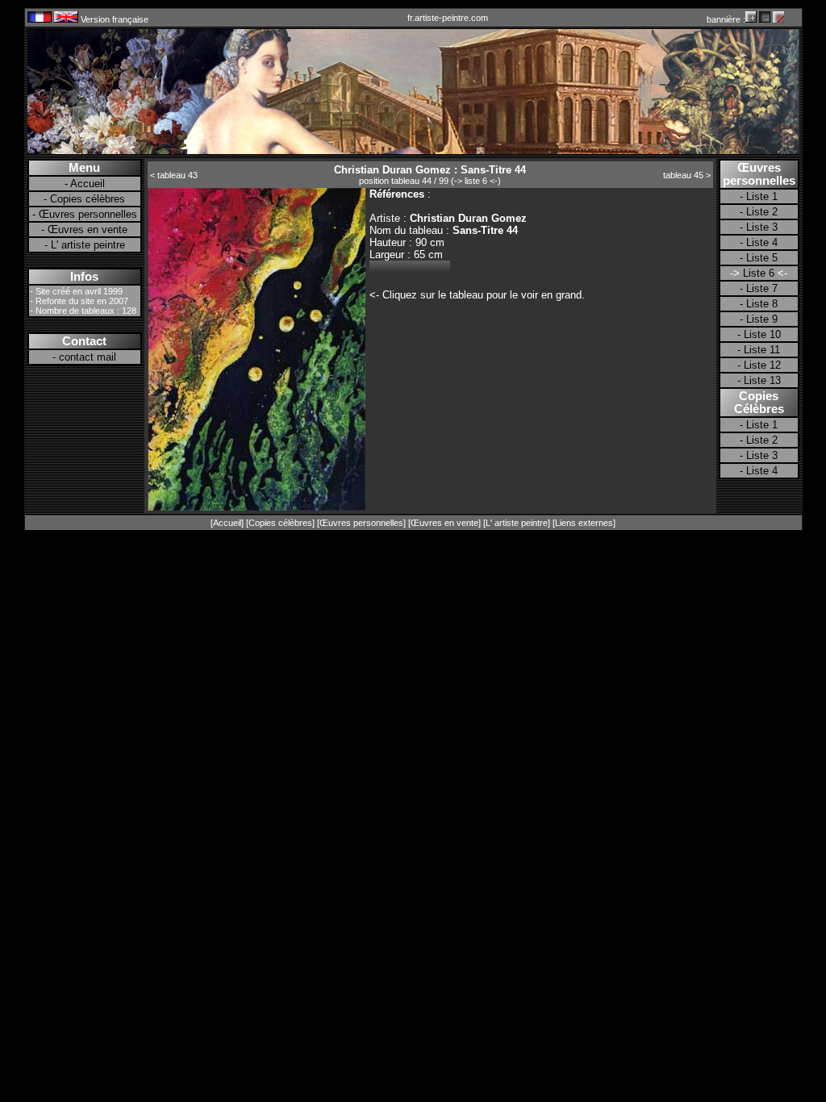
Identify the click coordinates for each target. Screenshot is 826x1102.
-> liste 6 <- (476, 181)
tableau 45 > (687, 175)
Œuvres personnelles (88, 214)
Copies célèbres (87, 199)
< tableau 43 (174, 175)
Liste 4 (762, 242)
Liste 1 (762, 196)
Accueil (87, 183)
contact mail (87, 357)
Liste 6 (759, 273)
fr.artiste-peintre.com (447, 18)
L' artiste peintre (88, 245)
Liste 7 (762, 288)
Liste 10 (762, 334)
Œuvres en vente (87, 229)
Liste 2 (762, 212)
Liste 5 (762, 258)
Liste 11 (762, 350)
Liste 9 (762, 319)
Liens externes (584, 523)
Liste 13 (762, 380)
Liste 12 (762, 365)
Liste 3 (762, 227)
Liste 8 (762, 304)
